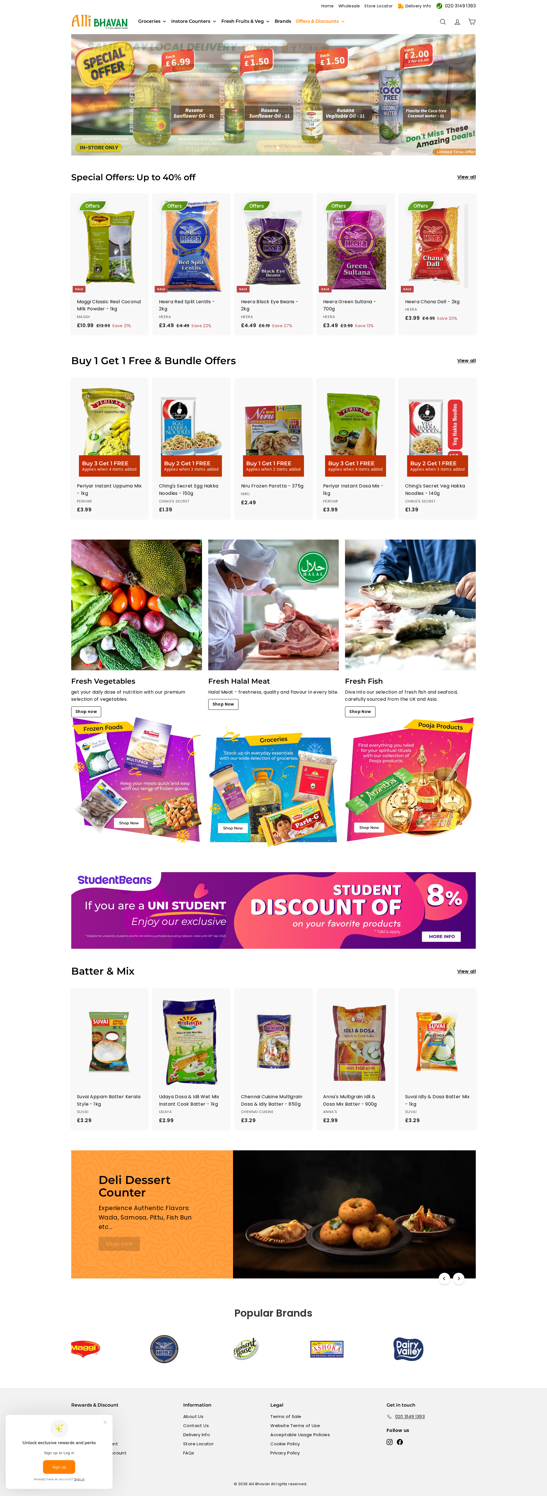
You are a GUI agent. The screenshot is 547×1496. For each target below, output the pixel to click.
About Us (193, 1416)
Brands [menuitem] (283, 21)
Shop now (86, 711)
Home (327, 6)
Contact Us (196, 1426)
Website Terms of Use (295, 1426)
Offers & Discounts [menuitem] (317, 21)
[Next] (458, 1278)
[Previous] (444, 1278)
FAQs (188, 1453)
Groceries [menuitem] (149, 21)
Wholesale (349, 6)
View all (466, 177)
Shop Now (223, 704)
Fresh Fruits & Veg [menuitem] (242, 21)
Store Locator (378, 6)
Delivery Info (418, 6)
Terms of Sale (285, 1416)
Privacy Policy (285, 1453)
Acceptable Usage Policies (300, 1435)
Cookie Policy (285, 1444)
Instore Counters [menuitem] (190, 21)
